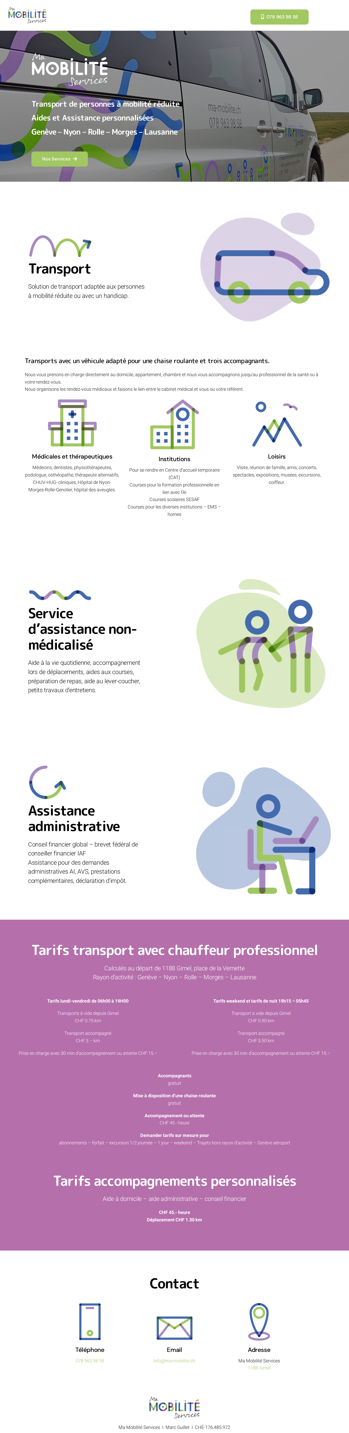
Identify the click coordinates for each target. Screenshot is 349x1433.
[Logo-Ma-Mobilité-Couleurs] (27, 9)
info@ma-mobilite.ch (174, 1360)
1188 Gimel (259, 1368)
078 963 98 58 (90, 1360)
